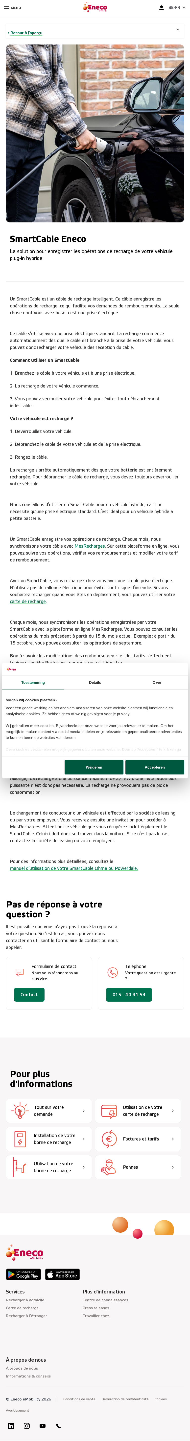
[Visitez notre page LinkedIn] (11, 1426)
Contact (29, 994)
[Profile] (162, 8)
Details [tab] (95, 682)
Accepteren (155, 767)
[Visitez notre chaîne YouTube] (43, 1426)
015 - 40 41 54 (129, 994)
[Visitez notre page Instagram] (27, 1426)
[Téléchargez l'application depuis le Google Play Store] (23, 1274)
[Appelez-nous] (58, 1426)
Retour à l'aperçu (26, 33)
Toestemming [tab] (33, 682)
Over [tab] (157, 682)
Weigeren (94, 767)
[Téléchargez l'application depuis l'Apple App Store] (62, 1274)
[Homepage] (95, 8)
